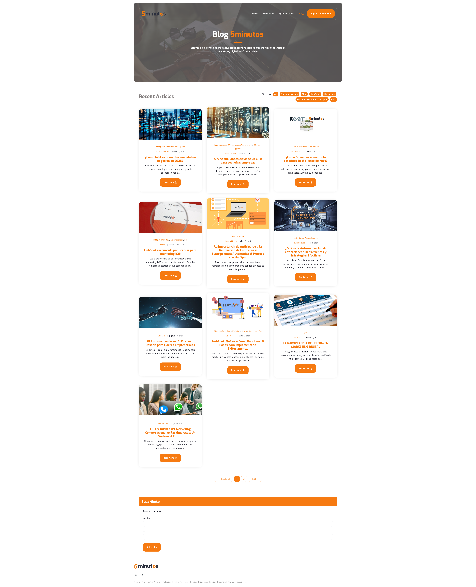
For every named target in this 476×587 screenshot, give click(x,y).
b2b (185, 240)
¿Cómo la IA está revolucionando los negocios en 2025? (170, 159)
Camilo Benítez (162, 151)
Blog (301, 13)
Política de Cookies (218, 582)
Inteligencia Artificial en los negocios (170, 147)
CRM (304, 94)
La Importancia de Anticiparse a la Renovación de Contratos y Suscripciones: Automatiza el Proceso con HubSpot (238, 252)
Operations (253, 331)
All (275, 94)
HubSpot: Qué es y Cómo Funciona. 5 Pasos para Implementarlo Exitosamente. (238, 345)
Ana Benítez (296, 151)
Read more (169, 182)
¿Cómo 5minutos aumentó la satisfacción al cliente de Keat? (305, 159)
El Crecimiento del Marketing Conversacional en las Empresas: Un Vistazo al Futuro (170, 432)
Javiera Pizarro (231, 241)
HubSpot (315, 94)
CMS (333, 99)
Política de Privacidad (199, 582)
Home (255, 13)
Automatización (289, 94)
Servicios (267, 13)
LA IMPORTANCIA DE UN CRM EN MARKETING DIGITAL (305, 345)
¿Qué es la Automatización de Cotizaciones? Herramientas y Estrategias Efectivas (306, 252)
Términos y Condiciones (237, 582)
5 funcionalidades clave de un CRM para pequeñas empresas (238, 161)
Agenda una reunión (321, 13)
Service (244, 331)
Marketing (329, 94)
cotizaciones (299, 238)
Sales (229, 331)
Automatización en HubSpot (312, 99)
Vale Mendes (163, 336)
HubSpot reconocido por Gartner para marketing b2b (170, 252)
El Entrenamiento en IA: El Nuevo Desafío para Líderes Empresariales (170, 343)
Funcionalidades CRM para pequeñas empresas (233, 145)
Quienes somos (286, 13)
